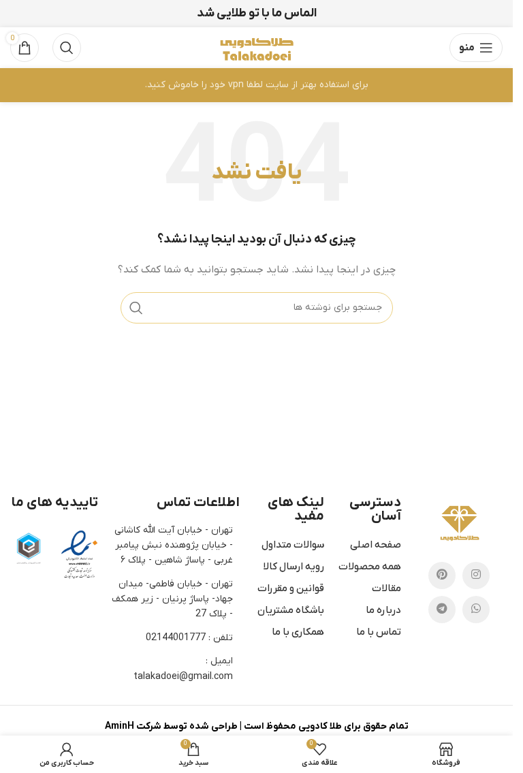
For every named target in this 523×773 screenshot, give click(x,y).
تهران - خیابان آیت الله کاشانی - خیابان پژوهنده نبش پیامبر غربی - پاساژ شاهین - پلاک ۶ (173, 545)
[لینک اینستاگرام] (476, 575)
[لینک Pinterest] (442, 575)
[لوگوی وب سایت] (256, 47)
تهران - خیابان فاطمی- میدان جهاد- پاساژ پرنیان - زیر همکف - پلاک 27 (172, 599)
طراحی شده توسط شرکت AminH (171, 726)
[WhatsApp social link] (476, 609)
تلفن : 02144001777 (189, 637)
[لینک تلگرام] (442, 609)
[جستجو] (67, 47)
